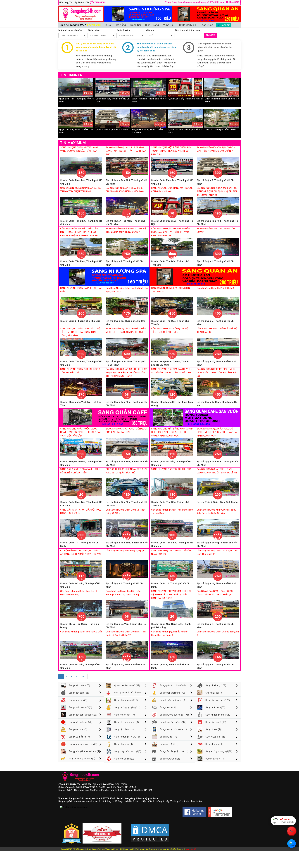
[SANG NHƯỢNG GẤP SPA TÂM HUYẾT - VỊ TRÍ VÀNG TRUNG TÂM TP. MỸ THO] (172, 387)
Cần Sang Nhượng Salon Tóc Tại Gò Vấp (81, 631)
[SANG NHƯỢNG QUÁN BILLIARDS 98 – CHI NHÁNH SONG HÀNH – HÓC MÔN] (127, 206)
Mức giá (150, 30)
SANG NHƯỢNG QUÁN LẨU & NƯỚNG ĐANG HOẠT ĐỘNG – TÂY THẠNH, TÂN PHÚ (126, 151)
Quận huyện (123, 30)
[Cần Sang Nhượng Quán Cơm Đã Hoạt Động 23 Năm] (127, 527)
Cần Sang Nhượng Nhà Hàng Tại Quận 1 (126, 550)
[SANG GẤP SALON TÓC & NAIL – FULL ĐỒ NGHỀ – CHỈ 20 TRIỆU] (81, 487)
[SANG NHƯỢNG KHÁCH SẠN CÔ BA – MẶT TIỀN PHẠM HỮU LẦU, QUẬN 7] (218, 165)
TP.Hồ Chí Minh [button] (187, 25)
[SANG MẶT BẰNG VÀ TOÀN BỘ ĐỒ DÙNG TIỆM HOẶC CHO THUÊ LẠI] (218, 609)
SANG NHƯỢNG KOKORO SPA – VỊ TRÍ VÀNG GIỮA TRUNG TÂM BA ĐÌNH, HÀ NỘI (216, 373)
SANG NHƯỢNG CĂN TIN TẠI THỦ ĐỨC (171, 469)
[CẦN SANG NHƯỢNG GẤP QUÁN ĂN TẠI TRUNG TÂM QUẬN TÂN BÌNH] (81, 206)
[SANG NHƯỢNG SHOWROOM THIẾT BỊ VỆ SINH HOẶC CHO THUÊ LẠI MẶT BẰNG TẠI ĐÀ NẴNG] (172, 609)
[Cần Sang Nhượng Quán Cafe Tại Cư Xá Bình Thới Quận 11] (218, 568)
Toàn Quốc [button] (206, 25)
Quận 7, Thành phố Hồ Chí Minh (112, 129)
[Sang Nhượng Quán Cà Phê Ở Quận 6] (218, 306)
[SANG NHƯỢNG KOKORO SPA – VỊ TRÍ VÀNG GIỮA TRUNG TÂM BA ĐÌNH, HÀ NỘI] (218, 387)
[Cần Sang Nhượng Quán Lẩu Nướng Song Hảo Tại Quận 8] (172, 649)
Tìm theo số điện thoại (187, 30)
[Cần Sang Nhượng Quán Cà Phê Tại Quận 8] (218, 649)
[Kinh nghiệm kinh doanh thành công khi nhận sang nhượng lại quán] (188, 47)
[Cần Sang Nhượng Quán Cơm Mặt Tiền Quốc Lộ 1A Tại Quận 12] (127, 649)
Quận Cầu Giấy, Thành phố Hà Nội (185, 98)
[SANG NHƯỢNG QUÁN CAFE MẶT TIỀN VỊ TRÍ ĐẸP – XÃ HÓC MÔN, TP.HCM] (127, 346)
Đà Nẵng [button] (121, 25)
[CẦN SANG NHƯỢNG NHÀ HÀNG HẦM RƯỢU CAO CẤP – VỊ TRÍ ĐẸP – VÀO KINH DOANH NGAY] (172, 246)
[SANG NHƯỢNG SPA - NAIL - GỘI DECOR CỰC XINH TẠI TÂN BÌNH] (127, 446)
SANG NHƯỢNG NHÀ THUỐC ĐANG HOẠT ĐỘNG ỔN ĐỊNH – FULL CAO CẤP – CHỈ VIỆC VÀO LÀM (80, 432)
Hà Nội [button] (108, 25)
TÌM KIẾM (210, 35)
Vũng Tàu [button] (168, 25)
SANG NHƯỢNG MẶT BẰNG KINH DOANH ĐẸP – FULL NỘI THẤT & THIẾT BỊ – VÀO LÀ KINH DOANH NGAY (172, 432)
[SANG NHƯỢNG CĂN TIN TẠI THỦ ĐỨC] (172, 487)
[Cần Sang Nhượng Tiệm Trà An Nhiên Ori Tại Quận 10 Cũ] (127, 306)
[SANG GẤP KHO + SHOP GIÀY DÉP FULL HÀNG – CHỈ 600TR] (81, 527)
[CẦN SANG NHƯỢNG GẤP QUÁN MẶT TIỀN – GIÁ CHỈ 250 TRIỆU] (172, 346)
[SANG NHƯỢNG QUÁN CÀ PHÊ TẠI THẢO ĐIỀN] (81, 306)
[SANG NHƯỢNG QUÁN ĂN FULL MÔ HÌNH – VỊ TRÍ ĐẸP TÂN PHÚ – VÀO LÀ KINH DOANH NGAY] (218, 446)
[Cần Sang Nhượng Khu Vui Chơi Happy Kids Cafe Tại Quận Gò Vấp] (218, 527)
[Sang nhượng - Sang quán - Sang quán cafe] (81, 13)
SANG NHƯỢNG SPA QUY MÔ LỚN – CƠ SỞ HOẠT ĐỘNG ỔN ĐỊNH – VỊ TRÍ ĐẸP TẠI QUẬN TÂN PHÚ (217, 191)
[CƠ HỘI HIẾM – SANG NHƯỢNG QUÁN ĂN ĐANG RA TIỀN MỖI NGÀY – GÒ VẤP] (81, 568)
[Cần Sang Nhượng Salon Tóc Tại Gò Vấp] (81, 649)
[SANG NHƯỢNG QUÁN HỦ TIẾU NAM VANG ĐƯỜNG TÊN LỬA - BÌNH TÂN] (81, 165)
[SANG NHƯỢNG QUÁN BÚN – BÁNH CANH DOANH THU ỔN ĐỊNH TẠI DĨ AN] (218, 487)
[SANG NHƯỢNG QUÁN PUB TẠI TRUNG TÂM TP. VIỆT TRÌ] (81, 387)
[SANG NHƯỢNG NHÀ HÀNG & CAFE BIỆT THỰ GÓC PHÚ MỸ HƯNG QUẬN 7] (127, 246)
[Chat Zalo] (291, 843)
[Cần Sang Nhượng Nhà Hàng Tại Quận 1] (127, 568)
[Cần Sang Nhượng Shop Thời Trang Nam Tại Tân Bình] (172, 527)
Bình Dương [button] (152, 25)
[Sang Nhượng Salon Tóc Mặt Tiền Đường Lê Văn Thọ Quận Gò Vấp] (127, 609)
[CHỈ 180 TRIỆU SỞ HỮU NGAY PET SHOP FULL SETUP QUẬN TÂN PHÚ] (127, 487)
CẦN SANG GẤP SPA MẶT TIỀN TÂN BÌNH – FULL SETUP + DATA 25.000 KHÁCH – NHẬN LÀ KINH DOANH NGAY (80, 232)
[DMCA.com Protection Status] (150, 830)
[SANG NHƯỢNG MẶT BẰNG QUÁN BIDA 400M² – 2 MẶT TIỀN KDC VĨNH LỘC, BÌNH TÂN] (172, 165)
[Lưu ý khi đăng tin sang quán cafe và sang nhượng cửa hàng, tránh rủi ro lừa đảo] (67, 47)
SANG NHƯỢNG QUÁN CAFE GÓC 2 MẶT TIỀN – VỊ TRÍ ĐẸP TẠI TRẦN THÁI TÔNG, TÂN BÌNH (81, 332)
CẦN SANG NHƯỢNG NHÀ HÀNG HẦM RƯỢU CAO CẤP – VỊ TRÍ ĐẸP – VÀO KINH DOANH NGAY (170, 232)
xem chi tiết (191, 849)
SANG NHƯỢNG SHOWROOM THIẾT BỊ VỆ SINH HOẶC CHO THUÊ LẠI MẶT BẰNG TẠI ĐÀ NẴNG (171, 595)
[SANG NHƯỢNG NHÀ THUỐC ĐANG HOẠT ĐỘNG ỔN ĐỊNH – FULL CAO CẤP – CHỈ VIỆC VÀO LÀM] (81, 446)
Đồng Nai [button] (135, 25)
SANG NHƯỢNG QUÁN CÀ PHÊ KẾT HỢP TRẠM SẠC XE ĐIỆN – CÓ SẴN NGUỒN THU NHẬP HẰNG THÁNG (126, 373)
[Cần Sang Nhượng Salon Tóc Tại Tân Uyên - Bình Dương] (81, 609)
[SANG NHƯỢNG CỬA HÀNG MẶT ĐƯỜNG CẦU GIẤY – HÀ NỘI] (172, 206)
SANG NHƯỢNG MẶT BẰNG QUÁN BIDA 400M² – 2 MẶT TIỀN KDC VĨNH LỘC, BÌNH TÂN (171, 151)
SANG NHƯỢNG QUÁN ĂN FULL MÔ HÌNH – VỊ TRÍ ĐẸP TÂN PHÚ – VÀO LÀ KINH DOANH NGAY (217, 432)
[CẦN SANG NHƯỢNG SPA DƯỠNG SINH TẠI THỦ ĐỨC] (172, 306)
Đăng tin (225, 25)
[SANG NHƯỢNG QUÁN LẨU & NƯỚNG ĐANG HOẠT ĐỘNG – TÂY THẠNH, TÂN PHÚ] (127, 165)
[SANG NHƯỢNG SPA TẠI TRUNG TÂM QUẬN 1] (218, 246)
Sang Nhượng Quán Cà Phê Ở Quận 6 (215, 288)
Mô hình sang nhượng (70, 30)
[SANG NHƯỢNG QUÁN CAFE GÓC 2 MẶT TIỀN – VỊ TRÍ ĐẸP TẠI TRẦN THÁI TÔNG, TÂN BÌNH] (81, 346)
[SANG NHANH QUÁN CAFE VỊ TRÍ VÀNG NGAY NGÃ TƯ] (172, 568)
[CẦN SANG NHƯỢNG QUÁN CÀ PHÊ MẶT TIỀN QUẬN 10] (218, 346)
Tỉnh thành (94, 30)
